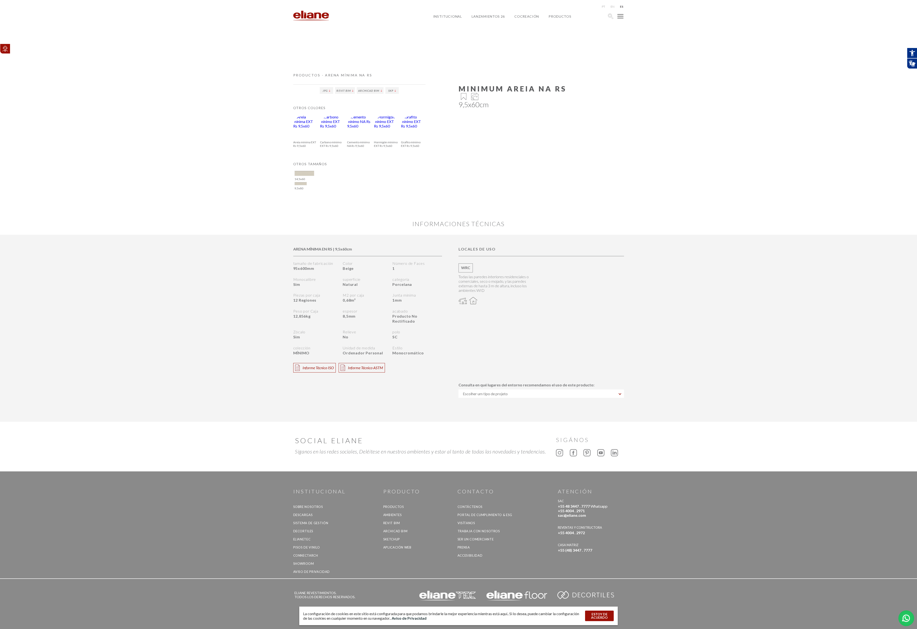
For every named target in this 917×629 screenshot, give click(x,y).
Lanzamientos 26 (488, 16)
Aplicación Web (397, 547)
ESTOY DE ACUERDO (599, 615)
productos (560, 16)
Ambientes (392, 515)
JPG (325, 90)
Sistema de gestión (310, 523)
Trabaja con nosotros (479, 531)
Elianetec (302, 539)
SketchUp (391, 539)
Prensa (464, 547)
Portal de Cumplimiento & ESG (485, 515)
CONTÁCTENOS (470, 507)
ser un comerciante (476, 539)
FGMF (523, 33)
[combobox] (541, 393)
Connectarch (305, 555)
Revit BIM (343, 90)
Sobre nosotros (308, 507)
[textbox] (541, 393)
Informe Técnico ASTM (365, 367)
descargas (303, 515)
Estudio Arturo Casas (539, 38)
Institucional (447, 16)
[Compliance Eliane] (5, 49)
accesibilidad (470, 555)
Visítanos (466, 523)
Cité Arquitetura (535, 27)
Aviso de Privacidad (311, 572)
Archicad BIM (368, 90)
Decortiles (303, 531)
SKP (390, 90)
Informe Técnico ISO (318, 367)
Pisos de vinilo (306, 547)
